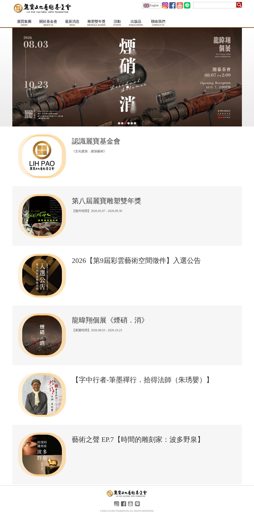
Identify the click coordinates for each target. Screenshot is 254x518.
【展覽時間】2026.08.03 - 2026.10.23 (97, 330)
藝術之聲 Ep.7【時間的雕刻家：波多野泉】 (138, 439)
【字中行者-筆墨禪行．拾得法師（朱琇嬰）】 (142, 380)
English (154, 5)
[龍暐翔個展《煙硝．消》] (127, 77)
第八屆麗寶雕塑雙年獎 (106, 201)
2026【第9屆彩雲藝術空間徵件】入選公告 (136, 260)
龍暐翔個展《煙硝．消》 (110, 320)
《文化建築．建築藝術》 (89, 151)
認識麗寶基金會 (96, 141)
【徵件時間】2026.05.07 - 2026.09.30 (97, 211)
